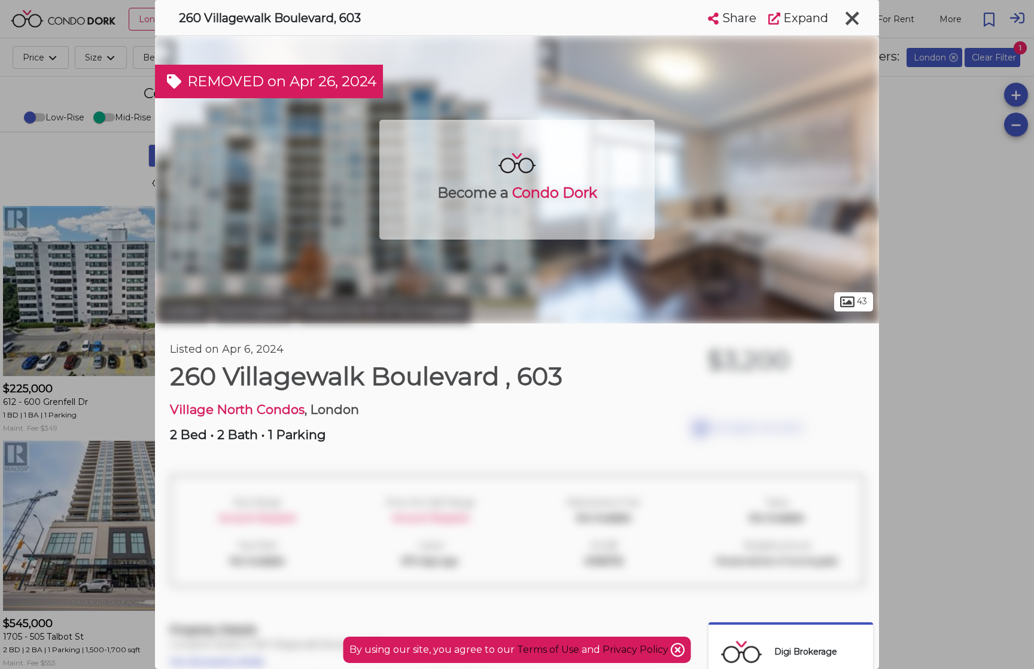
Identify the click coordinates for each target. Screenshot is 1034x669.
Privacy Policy (637, 649)
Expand (804, 18)
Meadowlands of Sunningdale (383, 310)
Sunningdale (254, 310)
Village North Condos (237, 409)
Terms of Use (548, 649)
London (184, 310)
